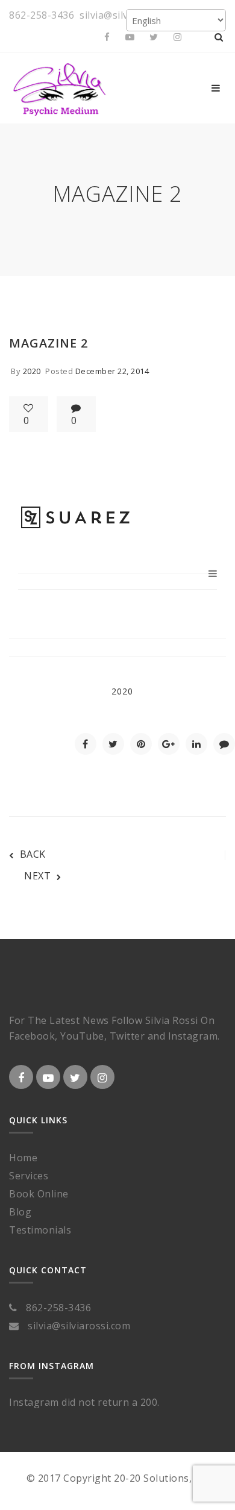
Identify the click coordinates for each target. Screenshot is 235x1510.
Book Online (39, 1193)
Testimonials (40, 1230)
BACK (33, 854)
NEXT (37, 875)
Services (28, 1175)
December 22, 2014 (112, 371)
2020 (32, 371)
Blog (20, 1211)
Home (23, 1157)
